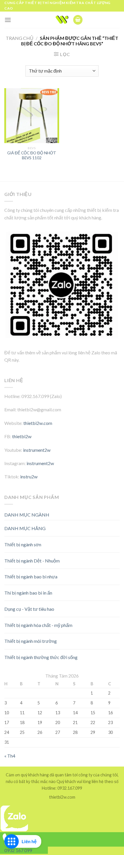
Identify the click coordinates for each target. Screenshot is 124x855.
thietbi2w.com (37, 423)
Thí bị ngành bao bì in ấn (28, 592)
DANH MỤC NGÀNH (26, 514)
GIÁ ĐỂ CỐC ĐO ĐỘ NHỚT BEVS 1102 (31, 155)
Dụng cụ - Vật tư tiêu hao (29, 609)
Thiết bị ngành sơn (22, 544)
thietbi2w (21, 436)
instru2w (28, 476)
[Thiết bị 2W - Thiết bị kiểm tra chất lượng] (62, 20)
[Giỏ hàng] (77, 20)
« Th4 (9, 755)
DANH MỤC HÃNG (25, 528)
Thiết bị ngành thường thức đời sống (41, 657)
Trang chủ (19, 38)
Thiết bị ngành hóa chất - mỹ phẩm (38, 625)
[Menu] (7, 20)
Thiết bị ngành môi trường (30, 641)
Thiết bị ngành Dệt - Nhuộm (32, 560)
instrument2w (36, 450)
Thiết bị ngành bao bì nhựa (30, 576)
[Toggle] (109, 526)
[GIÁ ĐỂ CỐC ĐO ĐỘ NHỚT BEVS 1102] (31, 115)
